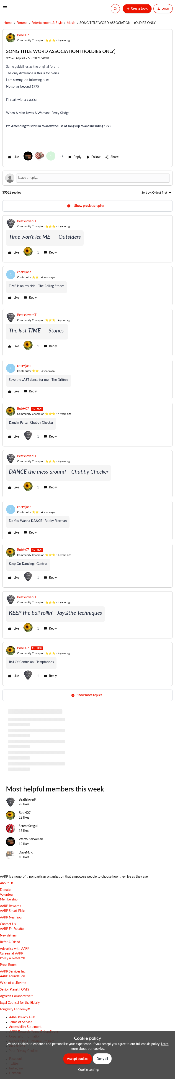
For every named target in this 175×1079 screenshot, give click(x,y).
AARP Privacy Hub (22, 1017)
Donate (5, 890)
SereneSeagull (28, 826)
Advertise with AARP (14, 948)
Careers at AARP (11, 953)
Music (71, 23)
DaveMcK (26, 852)
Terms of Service (20, 1022)
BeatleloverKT (26, 221)
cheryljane (24, 272)
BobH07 (23, 35)
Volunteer (6, 894)
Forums (22, 23)
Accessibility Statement (25, 1027)
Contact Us (8, 924)
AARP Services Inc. (13, 971)
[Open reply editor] (87, 178)
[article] (87, 239)
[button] (5, 9)
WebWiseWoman (31, 839)
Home (8, 23)
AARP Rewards (10, 906)
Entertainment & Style (46, 23)
